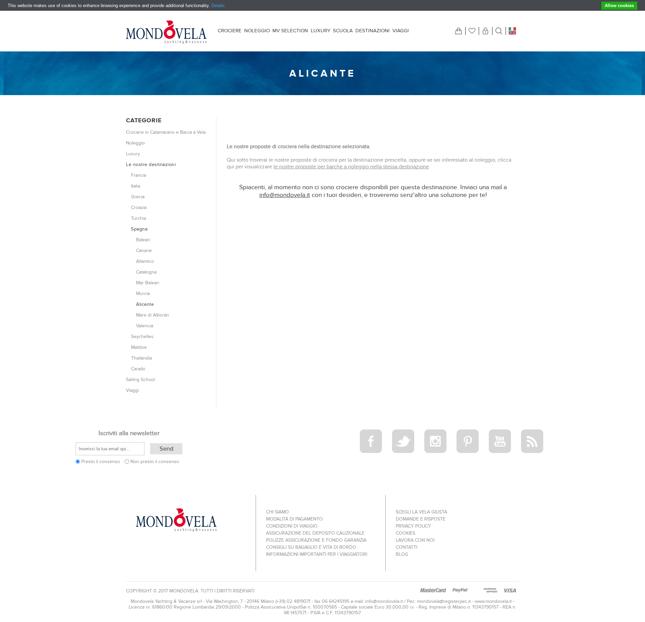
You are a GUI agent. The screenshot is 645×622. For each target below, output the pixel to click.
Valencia (144, 326)
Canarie (144, 250)
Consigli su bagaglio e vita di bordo (311, 547)
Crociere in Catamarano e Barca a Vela (166, 132)
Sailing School (140, 379)
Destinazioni (372, 31)
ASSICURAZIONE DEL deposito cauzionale (315, 533)
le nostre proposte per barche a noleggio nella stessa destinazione (351, 166)
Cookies (405, 533)
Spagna (139, 229)
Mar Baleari (147, 283)
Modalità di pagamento (294, 519)
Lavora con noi (415, 540)
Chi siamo (277, 512)
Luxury (320, 31)
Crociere (230, 31)
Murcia (143, 293)
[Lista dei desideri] (472, 31)
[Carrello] (458, 31)
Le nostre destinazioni (151, 164)
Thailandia (141, 358)
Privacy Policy (413, 526)
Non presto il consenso (154, 461)
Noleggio (257, 31)
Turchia (138, 218)
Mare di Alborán (152, 315)
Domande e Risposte (420, 519)
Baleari (143, 240)
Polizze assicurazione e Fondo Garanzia (316, 540)
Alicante (145, 304)
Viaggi (400, 31)
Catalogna (146, 272)
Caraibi (138, 369)
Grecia (137, 197)
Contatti (406, 547)
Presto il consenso (100, 461)
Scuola (343, 31)
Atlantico (145, 261)
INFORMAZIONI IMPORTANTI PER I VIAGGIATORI (316, 554)
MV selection (290, 31)
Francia (138, 175)
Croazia (138, 207)
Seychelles (142, 336)
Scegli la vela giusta (421, 512)
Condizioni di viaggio (291, 526)
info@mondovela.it (284, 195)
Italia (135, 186)
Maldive (139, 347)
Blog (402, 554)
